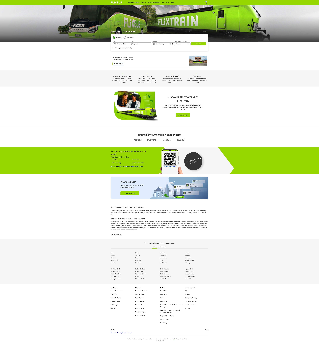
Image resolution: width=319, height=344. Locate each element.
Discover (138, 288)
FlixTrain (113, 308)
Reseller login (164, 323)
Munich (137, 253)
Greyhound (163, 294)
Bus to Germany (140, 301)
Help (186, 291)
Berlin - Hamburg (140, 269)
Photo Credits (164, 319)
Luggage (187, 308)
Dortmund (187, 258)
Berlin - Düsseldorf (165, 276)
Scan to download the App (170, 167)
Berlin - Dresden (164, 274)
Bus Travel (114, 288)
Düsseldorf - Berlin (140, 279)
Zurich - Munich (189, 279)
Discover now (118, 63)
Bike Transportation (191, 301)
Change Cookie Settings (182, 339)
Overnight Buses (116, 298)
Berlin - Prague (115, 276)
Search (198, 44)
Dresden (187, 255)
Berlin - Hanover (164, 271)
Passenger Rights (147, 339)
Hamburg (162, 253)
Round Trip (130, 37)
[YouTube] (206, 333)
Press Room (163, 301)
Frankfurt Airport (189, 260)
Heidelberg (163, 263)
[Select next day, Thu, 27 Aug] (173, 44)
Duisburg (187, 263)
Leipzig (137, 258)
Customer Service (190, 288)
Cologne (113, 255)
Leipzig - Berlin (189, 269)
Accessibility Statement (166, 339)
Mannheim (138, 263)
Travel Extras (139, 298)
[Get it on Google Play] (116, 333)
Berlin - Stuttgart (190, 276)
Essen (161, 260)
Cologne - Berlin (189, 271)
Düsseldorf (163, 255)
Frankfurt (187, 253)
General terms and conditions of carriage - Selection (170, 311)
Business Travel (115, 301)
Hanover (113, 258)
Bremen (113, 263)
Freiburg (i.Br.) (114, 260)
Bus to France (139, 308)
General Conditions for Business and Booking (171, 306)
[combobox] (124, 44)
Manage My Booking (191, 298)
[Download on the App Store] (127, 333)
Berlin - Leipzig (164, 269)
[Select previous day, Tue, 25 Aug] (170, 44)
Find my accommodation (122, 48)
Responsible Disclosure (167, 316)
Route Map (114, 294)
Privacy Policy (138, 339)
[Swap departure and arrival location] (132, 44)
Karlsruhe (138, 260)
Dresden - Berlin (189, 274)
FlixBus (162, 288)
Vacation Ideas (139, 294)
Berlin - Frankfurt (115, 274)
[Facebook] (205, 333)
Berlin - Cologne (140, 271)
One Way (119, 37)
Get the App (114, 305)
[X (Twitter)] (207, 333)
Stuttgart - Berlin (116, 279)
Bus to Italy (138, 305)
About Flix (163, 291)
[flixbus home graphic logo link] (116, 2)
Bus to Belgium (140, 315)
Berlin (112, 253)
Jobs (161, 298)
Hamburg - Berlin (115, 269)
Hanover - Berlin (115, 271)
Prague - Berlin (139, 276)
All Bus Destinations (117, 291)
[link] (159, 188)
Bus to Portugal (140, 312)
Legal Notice (156, 339)
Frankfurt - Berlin (140, 274)
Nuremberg (163, 258)
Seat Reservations (190, 305)
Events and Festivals (141, 291)
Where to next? (183, 115)
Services (187, 294)
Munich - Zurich (164, 279)
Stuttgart (138, 255)
